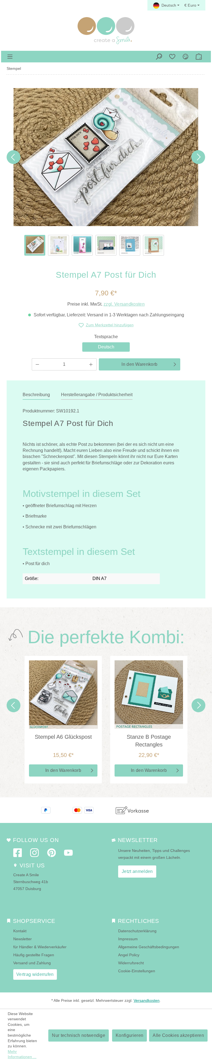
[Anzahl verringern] (37, 364)
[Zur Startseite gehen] (106, 30)
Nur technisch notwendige (78, 1035)
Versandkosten (147, 1000)
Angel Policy (128, 955)
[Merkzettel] (172, 56)
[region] (106, 172)
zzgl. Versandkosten (124, 304)
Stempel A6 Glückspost (63, 737)
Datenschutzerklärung (137, 931)
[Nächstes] (198, 157)
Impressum (128, 939)
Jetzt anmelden (137, 871)
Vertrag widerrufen (35, 974)
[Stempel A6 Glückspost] (63, 694)
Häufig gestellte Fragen (33, 955)
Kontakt (19, 931)
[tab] (36, 395)
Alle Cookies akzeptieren (178, 1035)
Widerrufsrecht (131, 963)
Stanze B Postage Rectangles (149, 741)
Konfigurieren (129, 1035)
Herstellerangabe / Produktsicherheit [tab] (96, 394)
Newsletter (22, 939)
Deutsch (106, 347)
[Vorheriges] (13, 157)
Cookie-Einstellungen (136, 971)
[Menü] (10, 56)
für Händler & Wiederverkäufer (40, 947)
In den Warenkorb (139, 364)
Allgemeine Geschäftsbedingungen (148, 947)
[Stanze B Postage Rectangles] (149, 694)
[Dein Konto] (185, 56)
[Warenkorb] (198, 56)
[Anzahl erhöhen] (91, 364)
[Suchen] (159, 56)
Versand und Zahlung (32, 963)
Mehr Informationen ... (22, 1054)
